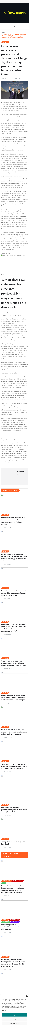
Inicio (3, 32)
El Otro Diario (14, 13)
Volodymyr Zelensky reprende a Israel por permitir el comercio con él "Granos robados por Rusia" (14, 766)
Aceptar (14, 1015)
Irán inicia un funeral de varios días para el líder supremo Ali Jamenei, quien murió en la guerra (14, 593)
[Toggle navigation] (14, 25)
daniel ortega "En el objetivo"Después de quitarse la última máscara (12, 927)
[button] (26, 996)
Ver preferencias (14, 1023)
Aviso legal (20, 1027)
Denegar (14, 1019)
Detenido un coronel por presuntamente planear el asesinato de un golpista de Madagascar (14, 809)
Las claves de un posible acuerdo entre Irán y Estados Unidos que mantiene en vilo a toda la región (13, 697)
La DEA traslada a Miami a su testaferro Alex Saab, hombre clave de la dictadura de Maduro (14, 732)
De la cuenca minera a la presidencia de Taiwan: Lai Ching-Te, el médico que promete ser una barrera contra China (14, 35)
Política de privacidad (12, 1027)
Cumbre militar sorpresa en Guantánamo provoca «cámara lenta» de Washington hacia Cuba (13, 663)
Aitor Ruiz (3, 78)
